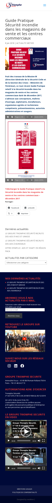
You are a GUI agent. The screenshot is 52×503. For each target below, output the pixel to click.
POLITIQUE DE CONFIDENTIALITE (24, 492)
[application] (26, 431)
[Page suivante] (12, 117)
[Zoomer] (32, 117)
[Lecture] (8, 440)
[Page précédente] (8, 117)
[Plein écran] (43, 440)
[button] (26, 431)
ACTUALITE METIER (25, 43)
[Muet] (39, 440)
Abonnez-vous (14, 316)
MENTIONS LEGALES (24, 489)
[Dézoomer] (27, 117)
